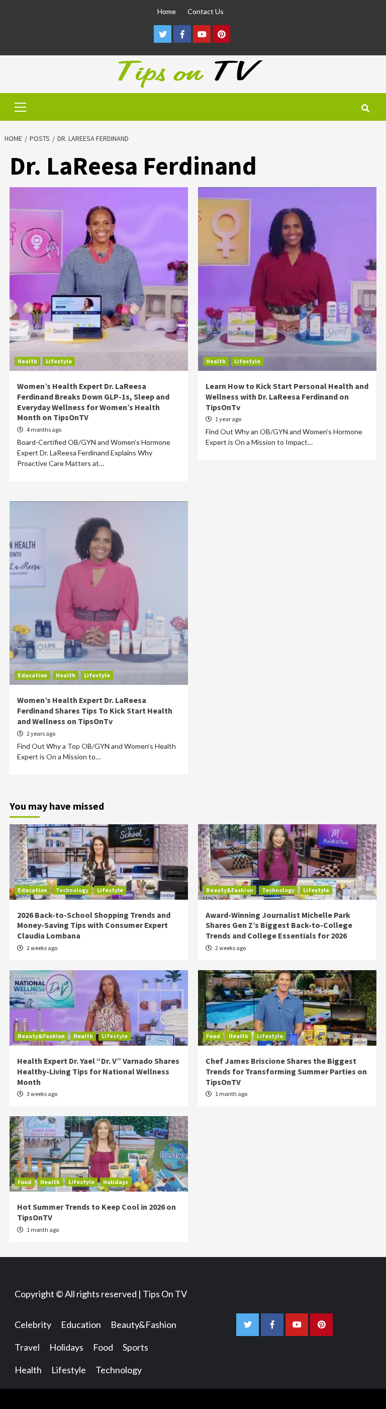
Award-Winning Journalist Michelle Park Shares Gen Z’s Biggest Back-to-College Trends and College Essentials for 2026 (279, 925)
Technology (72, 890)
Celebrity (33, 1324)
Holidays (115, 1182)
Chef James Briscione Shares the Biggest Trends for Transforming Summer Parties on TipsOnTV (286, 1071)
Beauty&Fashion (229, 890)
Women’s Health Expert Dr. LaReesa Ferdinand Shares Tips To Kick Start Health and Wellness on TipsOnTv (94, 710)
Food (213, 1036)
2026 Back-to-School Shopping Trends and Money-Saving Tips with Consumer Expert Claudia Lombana (93, 925)
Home (166, 11)
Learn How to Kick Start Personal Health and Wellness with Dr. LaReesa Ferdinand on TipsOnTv (287, 396)
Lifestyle (59, 361)
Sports (135, 1347)
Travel (27, 1347)
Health (27, 361)
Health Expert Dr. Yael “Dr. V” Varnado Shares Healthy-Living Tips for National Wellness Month (98, 1071)
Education (32, 675)
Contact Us (205, 11)
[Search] (365, 108)
